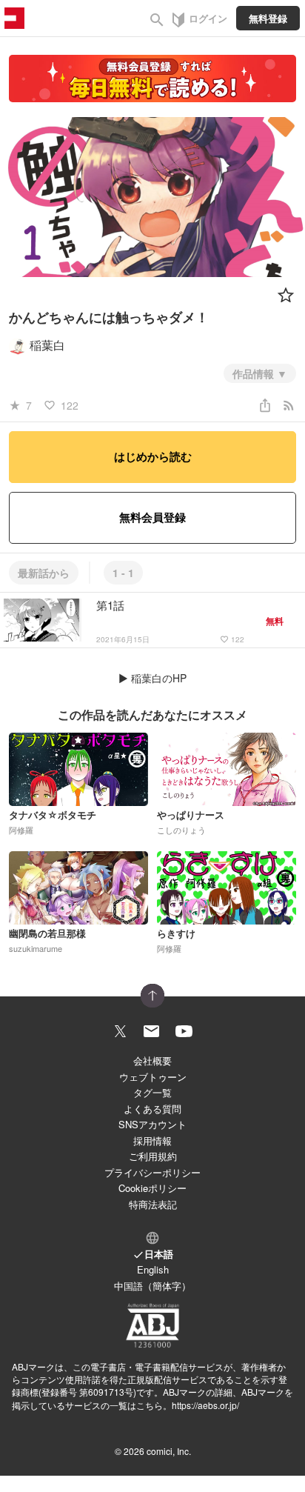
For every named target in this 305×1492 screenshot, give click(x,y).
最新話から (44, 572)
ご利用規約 (153, 1156)
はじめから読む (153, 456)
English (153, 1269)
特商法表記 (153, 1204)
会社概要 (152, 1060)
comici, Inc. (169, 1451)
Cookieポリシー (152, 1188)
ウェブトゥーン (153, 1077)
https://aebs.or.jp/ (205, 1405)
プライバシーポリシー (152, 1172)
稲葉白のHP (159, 677)
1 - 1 (123, 572)
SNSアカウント (152, 1124)
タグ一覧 (152, 1092)
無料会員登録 (152, 517)
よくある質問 (152, 1109)
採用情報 (152, 1140)
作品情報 (254, 373)
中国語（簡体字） (152, 1286)
